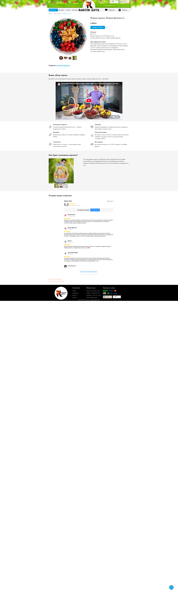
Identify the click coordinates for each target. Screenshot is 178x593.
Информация (75, 293)
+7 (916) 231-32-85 (96, 295)
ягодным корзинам (63, 65)
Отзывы (74, 290)
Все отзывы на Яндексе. (55, 279)
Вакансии (74, 295)
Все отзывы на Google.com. (56, 281)
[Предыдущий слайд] (51, 36)
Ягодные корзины (57, 13)
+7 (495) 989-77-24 (109, 6)
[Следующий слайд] (85, 36)
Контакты (74, 297)
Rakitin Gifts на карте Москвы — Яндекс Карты (88, 274)
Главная (50, 13)
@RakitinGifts (94, 297)
